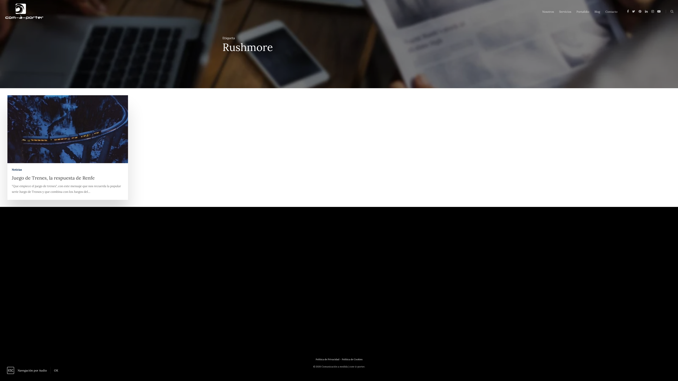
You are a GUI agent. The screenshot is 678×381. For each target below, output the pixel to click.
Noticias (17, 169)
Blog (597, 11)
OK (56, 370)
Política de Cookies (352, 359)
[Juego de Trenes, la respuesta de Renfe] (67, 147)
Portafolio (582, 11)
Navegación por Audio (32, 370)
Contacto (611, 11)
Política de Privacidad (327, 359)
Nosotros (548, 11)
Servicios (565, 11)
